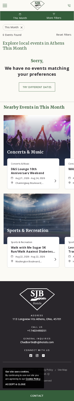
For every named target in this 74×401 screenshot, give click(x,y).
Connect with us (37, 350)
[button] (37, 86)
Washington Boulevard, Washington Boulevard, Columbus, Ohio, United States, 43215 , (32, 262)
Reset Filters (63, 34)
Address (37, 315)
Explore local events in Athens (33, 46)
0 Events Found (12, 35)
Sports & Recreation (28, 230)
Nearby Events (34, 107)
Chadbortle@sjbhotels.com (37, 342)
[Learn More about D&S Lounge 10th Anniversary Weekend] (55, 181)
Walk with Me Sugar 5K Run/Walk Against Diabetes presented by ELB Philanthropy (32, 249)
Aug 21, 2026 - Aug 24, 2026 (30, 178)
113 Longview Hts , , (37, 319)
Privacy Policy (45, 369)
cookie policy (33, 379)
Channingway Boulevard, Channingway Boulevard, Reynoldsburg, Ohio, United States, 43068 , (30, 183)
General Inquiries (37, 339)
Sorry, (37, 60)
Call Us (37, 327)
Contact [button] (36, 395)
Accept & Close (15, 384)
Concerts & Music (25, 152)
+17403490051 (69, 6)
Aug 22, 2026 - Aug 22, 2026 (30, 256)
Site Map (62, 369)
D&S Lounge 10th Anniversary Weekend (27, 170)
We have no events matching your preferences (37, 71)
